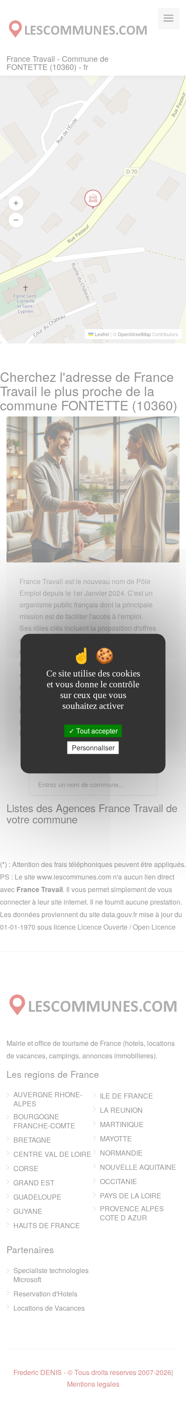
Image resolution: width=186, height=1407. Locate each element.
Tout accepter (96, 731)
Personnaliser (93, 748)
